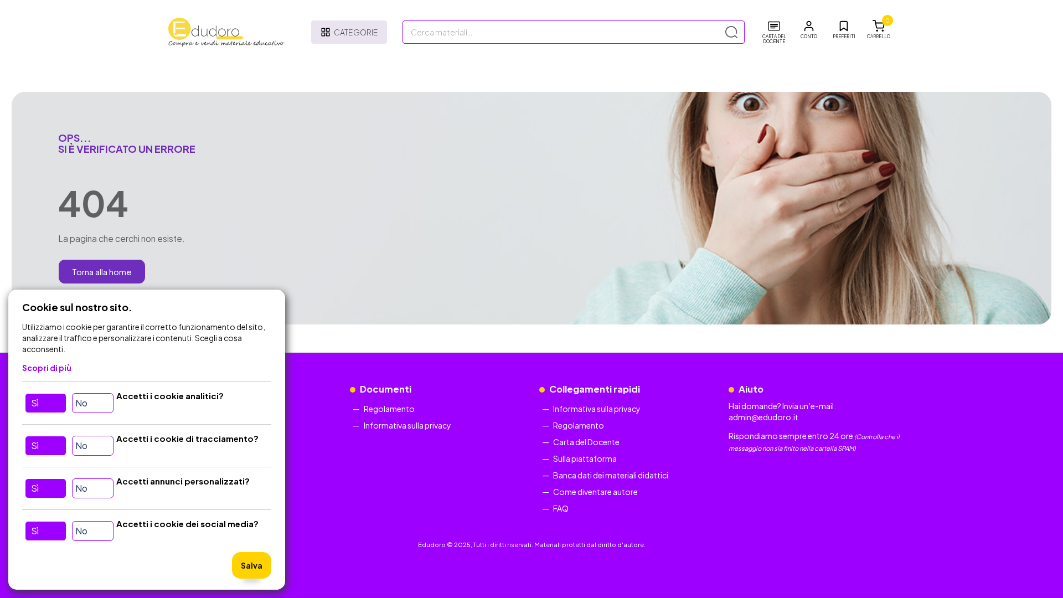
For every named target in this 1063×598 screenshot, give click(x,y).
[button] (809, 30)
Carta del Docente (586, 442)
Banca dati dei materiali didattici (610, 475)
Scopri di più (46, 368)
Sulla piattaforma (585, 458)
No (81, 403)
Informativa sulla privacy (407, 425)
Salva (251, 565)
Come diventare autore (595, 492)
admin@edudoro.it (763, 417)
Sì (35, 403)
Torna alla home (102, 271)
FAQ (561, 508)
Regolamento (389, 409)
